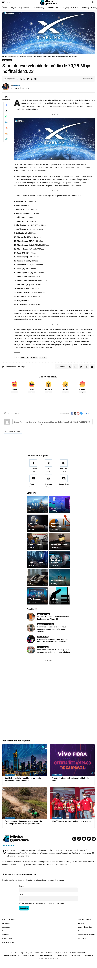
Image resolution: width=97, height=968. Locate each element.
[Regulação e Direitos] (59, 541)
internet (34, 357)
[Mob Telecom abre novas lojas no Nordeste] (72, 803)
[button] (4, 2)
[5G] (37, 504)
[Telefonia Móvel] (59, 577)
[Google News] (63, 481)
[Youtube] (33, 481)
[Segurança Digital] (37, 559)
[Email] (35, 79)
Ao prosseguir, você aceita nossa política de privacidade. (43, 903)
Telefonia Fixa (34, 581)
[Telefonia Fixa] (37, 577)
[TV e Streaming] (37, 595)
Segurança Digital (35, 563)
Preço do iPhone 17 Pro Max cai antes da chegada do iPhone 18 (53, 618)
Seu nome (22, 886)
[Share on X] (20, 79)
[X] (48, 466)
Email (21, 895)
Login (90, 413)
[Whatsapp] (74, 839)
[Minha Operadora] (48, 2)
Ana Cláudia (17, 85)
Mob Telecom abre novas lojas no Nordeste (71, 821)
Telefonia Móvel (57, 581)
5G (29, 508)
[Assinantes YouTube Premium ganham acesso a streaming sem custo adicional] (31, 650)
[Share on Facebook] (17, 79)
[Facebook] (33, 466)
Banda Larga (7, 60)
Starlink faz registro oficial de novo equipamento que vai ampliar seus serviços (51, 629)
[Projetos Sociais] (37, 541)
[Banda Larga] (59, 504)
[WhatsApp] (48, 481)
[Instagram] (63, 466)
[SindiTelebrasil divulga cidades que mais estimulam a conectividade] (24, 760)
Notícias (54, 599)
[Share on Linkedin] (28, 79)
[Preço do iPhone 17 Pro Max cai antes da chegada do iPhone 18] (31, 617)
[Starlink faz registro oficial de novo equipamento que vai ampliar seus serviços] (31, 628)
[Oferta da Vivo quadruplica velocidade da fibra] (72, 760)
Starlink (43, 357)
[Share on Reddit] (31, 79)
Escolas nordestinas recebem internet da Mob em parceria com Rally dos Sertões (23, 822)
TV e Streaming (34, 599)
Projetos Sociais (35, 544)
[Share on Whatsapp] (24, 79)
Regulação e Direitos (59, 544)
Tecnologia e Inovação (45, 624)
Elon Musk (24, 357)
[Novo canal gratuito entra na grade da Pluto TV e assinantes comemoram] (31, 639)
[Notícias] (59, 595)
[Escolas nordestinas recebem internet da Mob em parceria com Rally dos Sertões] (24, 803)
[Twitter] (89, 839)
